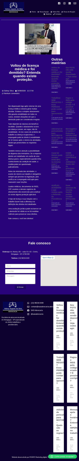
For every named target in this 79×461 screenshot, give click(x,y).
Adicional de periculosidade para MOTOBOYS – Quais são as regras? (57, 134)
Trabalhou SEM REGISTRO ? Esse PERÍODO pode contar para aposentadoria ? (57, 107)
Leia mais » (54, 92)
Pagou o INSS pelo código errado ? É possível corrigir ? (70, 103)
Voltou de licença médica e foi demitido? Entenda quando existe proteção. (56, 75)
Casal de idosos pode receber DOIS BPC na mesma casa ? (56, 158)
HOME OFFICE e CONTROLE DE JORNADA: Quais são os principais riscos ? (71, 162)
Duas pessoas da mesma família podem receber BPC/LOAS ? (71, 193)
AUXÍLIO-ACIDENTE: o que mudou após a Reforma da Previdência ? (56, 193)
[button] (62, 456)
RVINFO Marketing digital (38, 457)
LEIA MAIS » (58, 336)
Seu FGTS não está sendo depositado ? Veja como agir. (71, 73)
